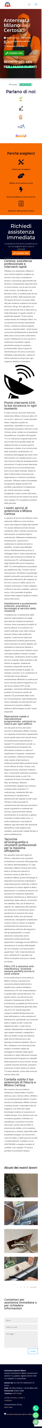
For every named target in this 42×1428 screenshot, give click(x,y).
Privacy (14, 1398)
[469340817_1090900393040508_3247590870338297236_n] (21, 1197)
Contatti (7, 1398)
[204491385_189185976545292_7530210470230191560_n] (21, 1252)
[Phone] (36, 1408)
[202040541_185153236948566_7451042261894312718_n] (21, 1280)
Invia (32, 1351)
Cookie (20, 1398)
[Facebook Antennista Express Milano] (18, 1414)
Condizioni (8, 1400)
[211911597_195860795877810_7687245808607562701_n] (21, 1224)
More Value (8, 1407)
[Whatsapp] (36, 1415)
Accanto (33, 1287)
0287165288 (17, 1393)
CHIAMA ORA (16, 53)
